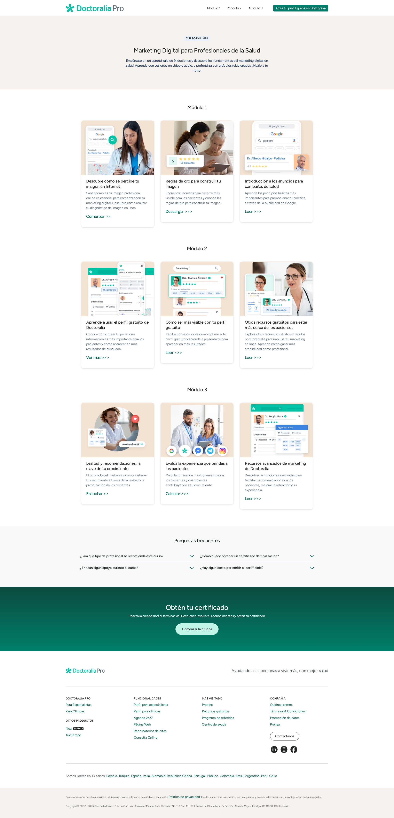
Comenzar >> (98, 216)
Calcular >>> (177, 493)
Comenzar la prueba (197, 629)
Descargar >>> (179, 211)
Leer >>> (253, 211)
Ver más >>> (97, 357)
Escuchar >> (97, 493)
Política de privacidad (184, 797)
